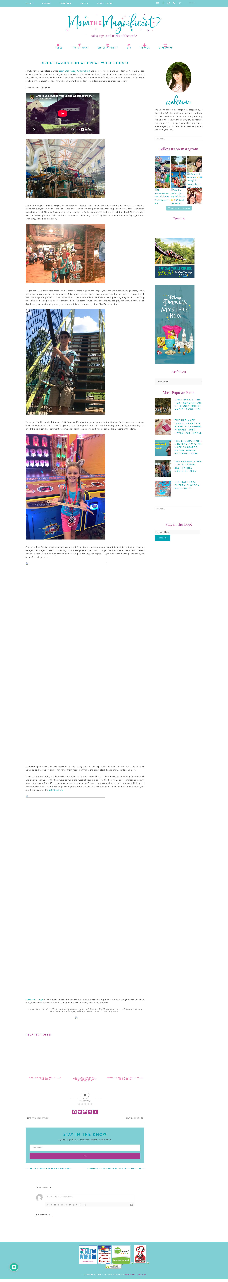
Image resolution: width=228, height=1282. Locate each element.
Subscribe (163, 538)
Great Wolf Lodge (34, 999)
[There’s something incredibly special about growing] (178, 180)
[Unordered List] (66, 1205)
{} (81, 1205)
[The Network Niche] (88, 1263)
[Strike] (59, 1205)
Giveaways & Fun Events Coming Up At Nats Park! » (115, 1169)
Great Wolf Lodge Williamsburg (74, 71)
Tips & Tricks (33, 1118)
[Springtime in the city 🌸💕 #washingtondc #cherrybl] (194, 196)
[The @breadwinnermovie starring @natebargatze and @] (162, 196)
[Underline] (55, 1205)
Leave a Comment (134, 1118)
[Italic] (51, 1205)
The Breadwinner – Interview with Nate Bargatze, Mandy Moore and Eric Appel (188, 447)
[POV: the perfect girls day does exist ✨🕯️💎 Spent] (178, 196)
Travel (45, 1118)
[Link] (77, 1205)
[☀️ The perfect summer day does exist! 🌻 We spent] (162, 180)
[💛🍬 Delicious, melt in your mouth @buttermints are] (194, 164)
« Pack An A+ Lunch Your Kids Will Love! (49, 1169)
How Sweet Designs (135, 1274)
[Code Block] (73, 1205)
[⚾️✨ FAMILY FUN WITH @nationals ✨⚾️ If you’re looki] (162, 164)
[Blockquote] (70, 1205)
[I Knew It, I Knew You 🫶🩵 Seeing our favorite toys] (194, 180)
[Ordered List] (62, 1205)
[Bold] (47, 1205)
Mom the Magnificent (114, 25)
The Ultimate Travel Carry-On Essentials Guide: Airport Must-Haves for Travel (188, 426)
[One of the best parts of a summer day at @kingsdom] (178, 164)
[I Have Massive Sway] (132, 1263)
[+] (84, 1205)
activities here (56, 790)
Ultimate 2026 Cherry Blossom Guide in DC (187, 485)
